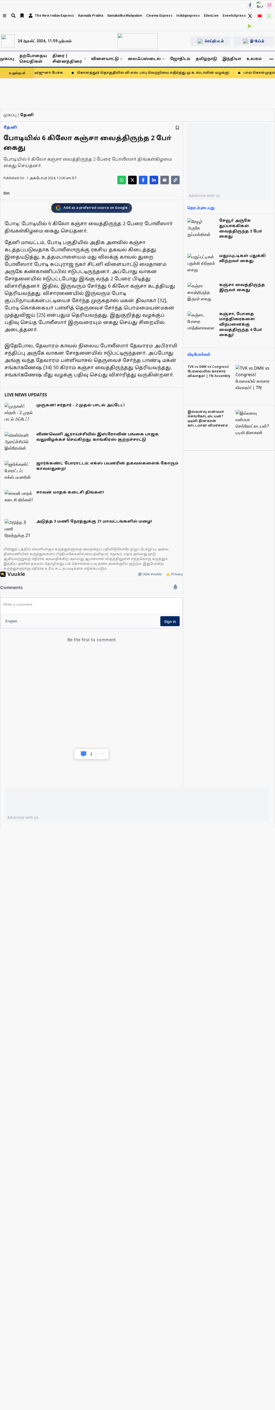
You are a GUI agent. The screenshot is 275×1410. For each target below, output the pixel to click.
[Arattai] (259, 4)
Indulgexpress (188, 15)
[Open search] (13, 15)
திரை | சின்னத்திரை (67, 59)
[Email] (164, 180)
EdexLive (211, 15)
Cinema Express (159, 15)
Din (6, 193)
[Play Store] (250, 26)
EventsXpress (234, 15)
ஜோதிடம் (180, 59)
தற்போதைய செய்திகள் (33, 59)
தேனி (10, 127)
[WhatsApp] (269, 16)
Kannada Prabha (90, 15)
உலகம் (254, 59)
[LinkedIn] (154, 180)
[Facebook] (250, 5)
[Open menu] (4, 15)
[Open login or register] (30, 15)
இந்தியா (231, 59)
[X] (250, 16)
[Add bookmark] (177, 127)
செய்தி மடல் (214, 41)
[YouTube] (259, 16)
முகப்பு (7, 59)
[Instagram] (269, 5)
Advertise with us (204, 195)
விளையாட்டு (105, 59)
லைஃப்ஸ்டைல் (144, 59)
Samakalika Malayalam (124, 15)
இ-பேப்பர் (257, 41)
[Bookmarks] (22, 15)
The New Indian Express (54, 15)
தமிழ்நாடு (206, 59)
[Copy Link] (175, 180)
